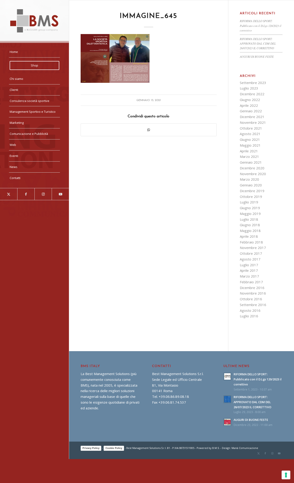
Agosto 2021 (250, 133)
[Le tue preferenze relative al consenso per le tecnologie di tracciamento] (286, 475)
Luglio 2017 (249, 265)
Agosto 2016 (250, 310)
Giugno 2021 (250, 139)
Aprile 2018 (249, 236)
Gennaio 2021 (251, 162)
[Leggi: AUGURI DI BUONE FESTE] (227, 422)
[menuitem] (34, 52)
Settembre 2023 (253, 82)
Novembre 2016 (253, 293)
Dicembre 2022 (252, 94)
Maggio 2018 (250, 230)
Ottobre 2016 (251, 299)
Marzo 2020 (249, 179)
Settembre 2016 (253, 304)
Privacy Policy (90, 448)
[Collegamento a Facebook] (25, 194)
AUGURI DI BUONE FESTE (257, 56)
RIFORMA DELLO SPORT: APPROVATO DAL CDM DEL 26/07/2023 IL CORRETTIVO (258, 43)
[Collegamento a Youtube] (60, 194)
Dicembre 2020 (252, 168)
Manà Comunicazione (245, 448)
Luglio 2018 (249, 219)
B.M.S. (216, 448)
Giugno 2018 (250, 225)
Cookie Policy (113, 448)
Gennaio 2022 (251, 111)
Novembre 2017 (253, 247)
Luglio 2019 (249, 202)
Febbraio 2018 (251, 242)
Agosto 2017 (250, 259)
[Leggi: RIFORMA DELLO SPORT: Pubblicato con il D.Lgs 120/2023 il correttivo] (227, 376)
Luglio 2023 (249, 88)
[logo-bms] (34, 20)
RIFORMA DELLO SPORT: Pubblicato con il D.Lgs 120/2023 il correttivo (260, 25)
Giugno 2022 (250, 99)
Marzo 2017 (249, 276)
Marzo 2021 (249, 156)
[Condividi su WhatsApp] (148, 130)
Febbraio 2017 (251, 282)
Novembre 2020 (253, 173)
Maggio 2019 (250, 213)
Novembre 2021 (253, 122)
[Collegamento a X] (8, 194)
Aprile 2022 (249, 105)
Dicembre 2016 (252, 287)
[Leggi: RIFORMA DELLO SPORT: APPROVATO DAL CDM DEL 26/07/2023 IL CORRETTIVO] (227, 399)
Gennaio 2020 (251, 185)
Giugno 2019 (250, 207)
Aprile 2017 (249, 270)
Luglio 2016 (249, 316)
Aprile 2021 (249, 151)
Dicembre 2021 (252, 116)
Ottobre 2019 (251, 196)
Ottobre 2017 (251, 253)
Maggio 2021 (250, 145)
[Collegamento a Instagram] (43, 194)
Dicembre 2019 (252, 190)
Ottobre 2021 (251, 128)
